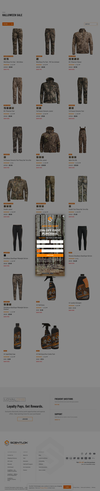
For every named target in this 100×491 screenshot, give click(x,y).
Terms (51, 273)
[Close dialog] (63, 216)
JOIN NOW (50, 255)
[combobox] (39, 250)
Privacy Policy (45, 273)
